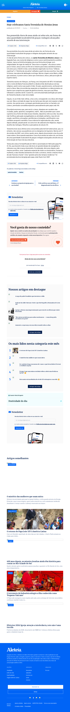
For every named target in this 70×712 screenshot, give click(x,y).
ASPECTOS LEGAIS (37, 703)
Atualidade (9, 670)
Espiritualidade (11, 675)
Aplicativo (28, 673)
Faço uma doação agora (17, 240)
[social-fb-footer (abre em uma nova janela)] (33, 698)
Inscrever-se (13, 214)
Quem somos (27, 703)
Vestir (27, 677)
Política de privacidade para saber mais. (45, 424)
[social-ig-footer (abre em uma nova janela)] (40, 698)
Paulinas (25, 28)
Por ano (47, 670)
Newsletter (29, 670)
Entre (42, 265)
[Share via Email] (59, 46)
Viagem (11, 541)
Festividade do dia (18, 401)
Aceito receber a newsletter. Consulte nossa (27, 210)
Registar (15, 11)
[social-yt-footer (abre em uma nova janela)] (30, 698)
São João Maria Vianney (42, 7)
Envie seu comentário (35, 272)
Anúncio (28, 680)
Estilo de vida (10, 673)
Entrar (35, 692)
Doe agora (34, 11)
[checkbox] (9, 209)
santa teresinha (12, 172)
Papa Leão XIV (12, 511)
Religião (9, 17)
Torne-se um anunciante (50, 703)
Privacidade (28, 706)
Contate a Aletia (19, 706)
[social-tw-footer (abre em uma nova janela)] (36, 698)
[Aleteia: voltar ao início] (35, 4)
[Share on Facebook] (50, 46)
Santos (21, 172)
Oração (54, 11)
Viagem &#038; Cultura (13, 677)
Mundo (10, 573)
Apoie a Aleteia (19, 703)
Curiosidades (12, 464)
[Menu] (11, 5)
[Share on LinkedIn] (53, 46)
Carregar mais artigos (35, 332)
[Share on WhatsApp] (62, 46)
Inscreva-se (29, 675)
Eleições (11, 605)
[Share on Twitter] (56, 46)
